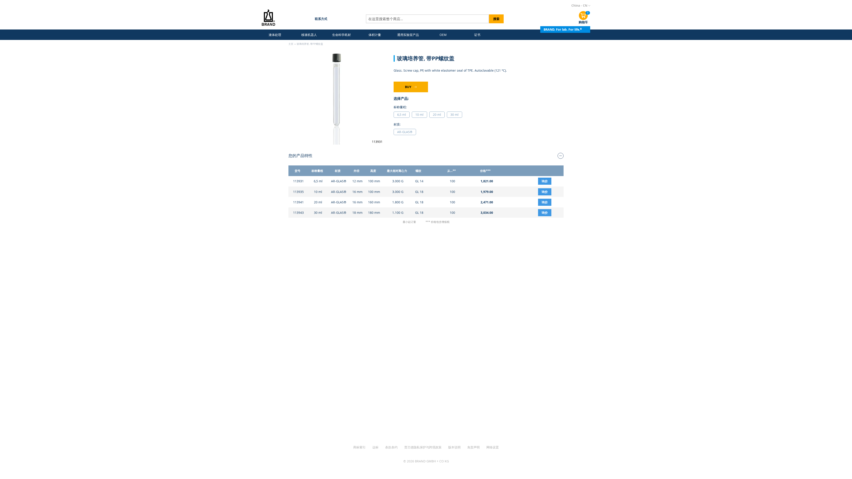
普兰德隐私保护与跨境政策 (423, 447)
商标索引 (359, 447)
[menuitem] (276, 34)
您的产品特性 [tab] (300, 155)
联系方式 (321, 19)
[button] (580, 5)
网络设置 (492, 447)
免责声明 (473, 447)
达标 (375, 447)
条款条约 (391, 447)
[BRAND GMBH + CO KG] (272, 18)
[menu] (376, 34)
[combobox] (427, 18)
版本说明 (454, 447)
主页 (290, 43)
